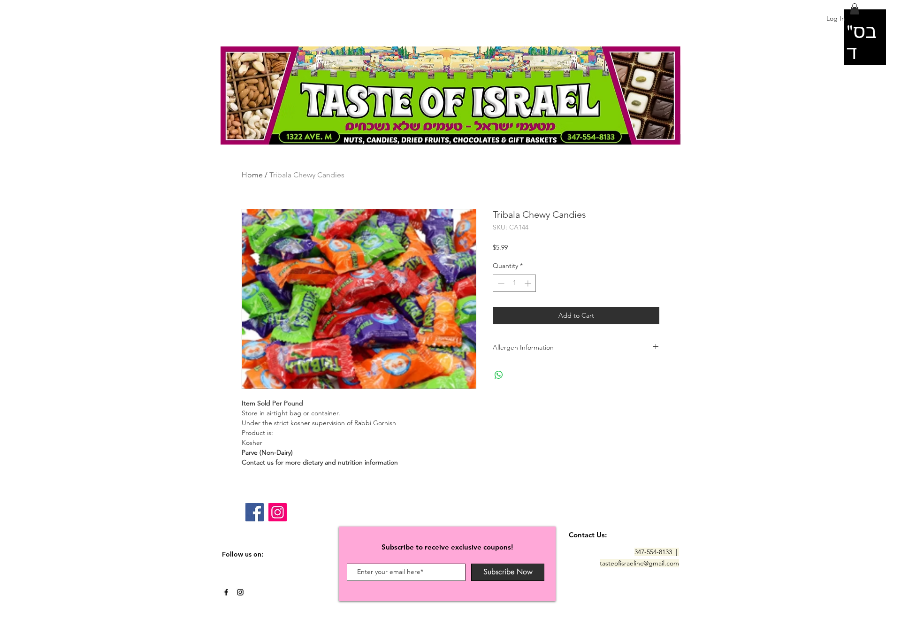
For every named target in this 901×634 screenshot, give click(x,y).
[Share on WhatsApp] (498, 375)
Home (252, 174)
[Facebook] (254, 512)
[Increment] (528, 283)
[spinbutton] (514, 283)
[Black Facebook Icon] (226, 592)
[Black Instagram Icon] (240, 592)
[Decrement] (500, 283)
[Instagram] (277, 512)
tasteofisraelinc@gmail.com (639, 563)
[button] (854, 9)
